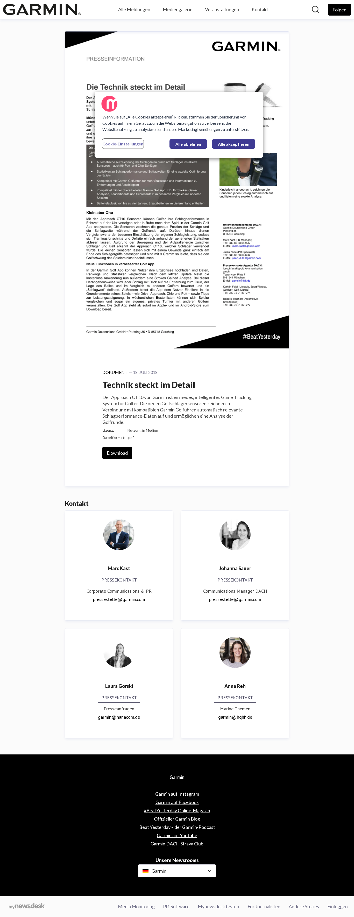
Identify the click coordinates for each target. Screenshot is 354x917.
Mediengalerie (178, 9)
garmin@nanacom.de (119, 717)
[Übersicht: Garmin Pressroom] (42, 9)
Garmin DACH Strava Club (177, 843)
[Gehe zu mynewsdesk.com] (26, 906)
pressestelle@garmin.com (119, 599)
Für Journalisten (263, 906)
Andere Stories (304, 906)
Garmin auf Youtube (177, 835)
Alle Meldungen (134, 9)
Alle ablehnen (188, 144)
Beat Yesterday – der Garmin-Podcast (177, 827)
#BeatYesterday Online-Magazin (177, 810)
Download (117, 453)
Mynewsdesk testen (218, 906)
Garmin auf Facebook (177, 802)
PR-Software (176, 906)
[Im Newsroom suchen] (315, 9)
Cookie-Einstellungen (122, 143)
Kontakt (260, 9)
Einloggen (337, 906)
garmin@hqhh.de (235, 717)
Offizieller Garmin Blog (177, 819)
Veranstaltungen (222, 9)
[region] (179, 125)
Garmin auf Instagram (177, 794)
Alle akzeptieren (233, 144)
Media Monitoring (136, 906)
